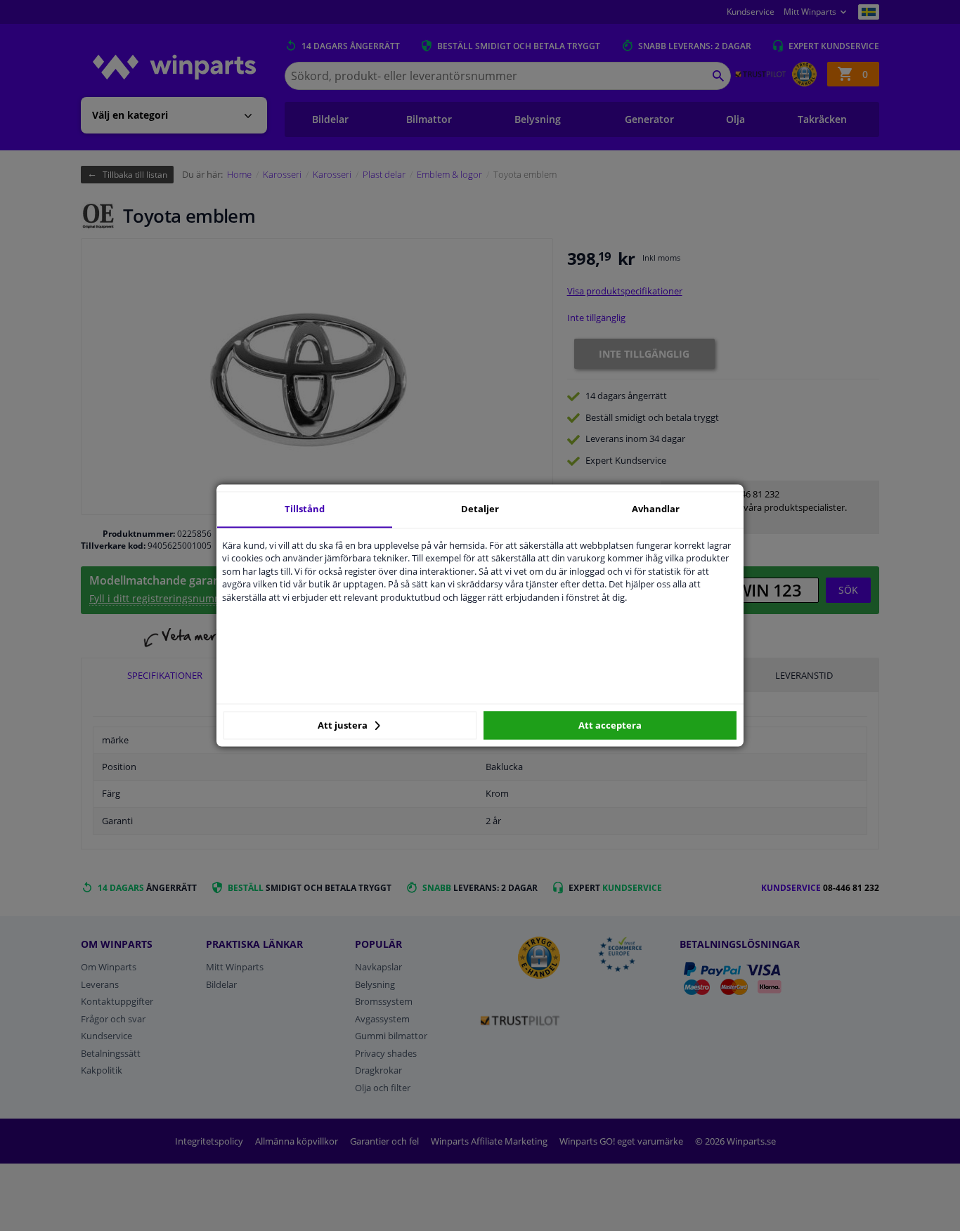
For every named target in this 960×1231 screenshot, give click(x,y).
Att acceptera (610, 725)
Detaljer (480, 508)
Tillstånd (305, 508)
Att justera (344, 725)
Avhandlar (656, 508)
